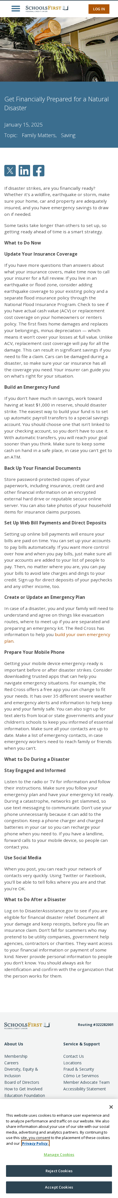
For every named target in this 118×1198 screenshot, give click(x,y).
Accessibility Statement (84, 1089)
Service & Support (81, 1044)
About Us (13, 1044)
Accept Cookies (59, 1187)
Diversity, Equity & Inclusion (21, 1072)
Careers (11, 1062)
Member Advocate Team (86, 1082)
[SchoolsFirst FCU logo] (46, 8)
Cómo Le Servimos (81, 1075)
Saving (68, 135)
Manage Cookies (59, 1154)
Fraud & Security (78, 1069)
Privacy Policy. (35, 1143)
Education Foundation (24, 1095)
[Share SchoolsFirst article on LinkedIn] (24, 170)
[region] (59, 1148)
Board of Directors (21, 1082)
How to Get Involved (23, 1089)
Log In (99, 9)
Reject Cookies (59, 1170)
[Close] (111, 1107)
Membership (15, 1056)
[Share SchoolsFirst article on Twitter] (10, 170)
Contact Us (73, 1056)
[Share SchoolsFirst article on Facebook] (38, 170)
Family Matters (39, 135)
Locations (72, 1062)
